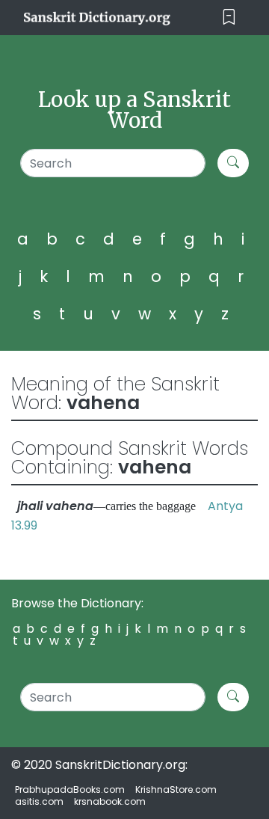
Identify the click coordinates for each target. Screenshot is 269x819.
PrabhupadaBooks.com (70, 789)
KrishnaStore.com (176, 789)
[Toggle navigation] (229, 17)
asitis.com (39, 801)
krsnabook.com (110, 801)
